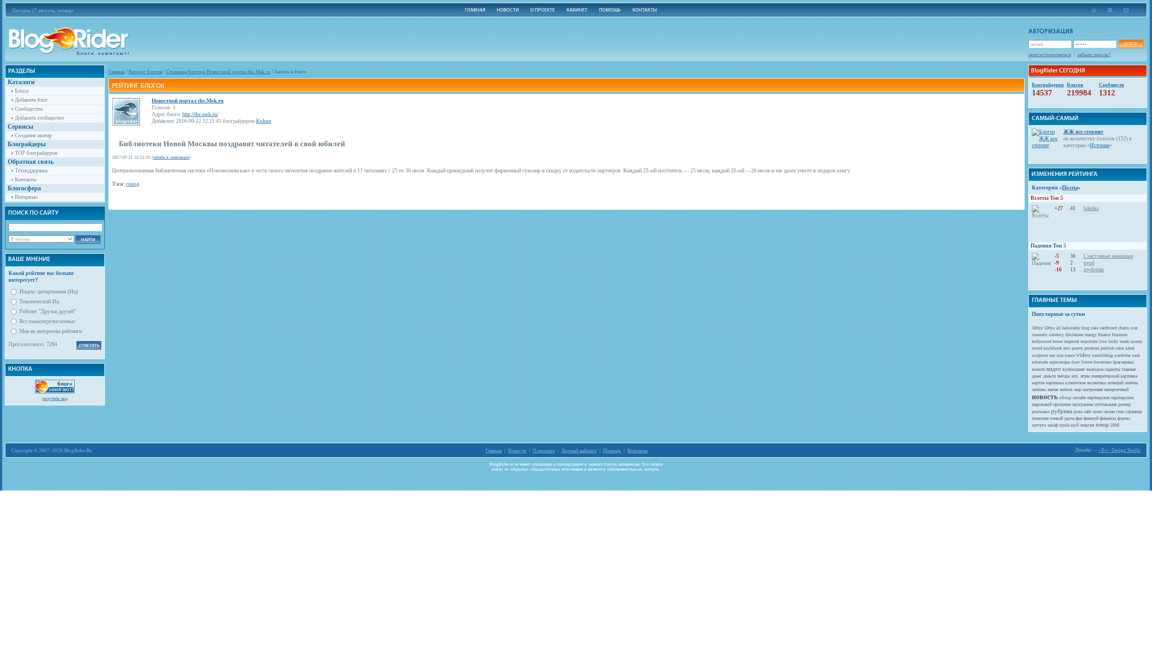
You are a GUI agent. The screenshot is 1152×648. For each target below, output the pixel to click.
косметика (1096, 382)
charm (1123, 327)
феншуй (1091, 418)
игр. (1075, 376)
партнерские (1098, 397)
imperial (1071, 341)
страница (1133, 411)
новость (1045, 396)
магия (1053, 389)
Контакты (25, 179)
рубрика (1061, 411)
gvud (1089, 263)
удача (1069, 418)
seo (1052, 355)
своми (1109, 411)
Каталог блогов (145, 71)
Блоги (21, 91)
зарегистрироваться (1049, 54)
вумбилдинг (1073, 369)
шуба (1064, 425)
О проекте (544, 450)
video (1083, 354)
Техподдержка (31, 170)
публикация (1106, 404)
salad (1129, 348)
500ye (1049, 327)
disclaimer (1074, 334)
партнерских (1122, 397)
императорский (1105, 376)
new (1067, 348)
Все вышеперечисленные (47, 321)
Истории (1099, 145)
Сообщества (28, 109)
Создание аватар (33, 135)
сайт (1087, 411)
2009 (1114, 425)
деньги (1049, 376)
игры (1085, 376)
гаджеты (1112, 369)
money (1136, 341)
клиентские (1075, 382)
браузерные (1123, 362)
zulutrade (1040, 362)
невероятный (1116, 389)
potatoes (1091, 348)
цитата (1039, 425)
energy (1091, 334)
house (1058, 341)
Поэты (1070, 187)
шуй (1075, 425)
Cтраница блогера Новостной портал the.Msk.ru (218, 71)
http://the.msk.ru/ (200, 114)
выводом (1094, 369)
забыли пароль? (1094, 54)
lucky (1113, 341)
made (1124, 341)
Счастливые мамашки (1108, 256)
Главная (116, 71)
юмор (1102, 425)
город (132, 184)
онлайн (1079, 397)
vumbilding (1102, 355)
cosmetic (1040, 334)
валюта (1038, 369)
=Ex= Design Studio (1120, 450)
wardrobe (1122, 355)
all (1058, 327)
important (1089, 341)
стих (1120, 411)
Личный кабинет (579, 450)
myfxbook (1053, 348)
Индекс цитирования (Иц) (48, 291)
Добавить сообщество (39, 118)
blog (1085, 327)
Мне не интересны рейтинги (50, 331)
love (1103, 341)
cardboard (1108, 327)
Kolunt (263, 121)
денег (1037, 376)
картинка (1128, 376)
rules (1120, 348)
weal (1136, 355)
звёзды (1063, 376)
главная (1129, 369)
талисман (1040, 418)
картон (1038, 382)
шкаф (1053, 425)
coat (1134, 327)
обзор (1065, 397)
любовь (1039, 389)
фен (1079, 418)
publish (1107, 348)
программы (1083, 404)
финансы (1108, 418)
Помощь (612, 450)
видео (1053, 368)
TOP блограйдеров (36, 153)
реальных (1041, 411)
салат (1097, 411)
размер (1124, 404)
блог (1075, 362)
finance (1104, 334)
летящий (1115, 382)
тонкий (1056, 418)
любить (1131, 382)
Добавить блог (31, 100)
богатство (1103, 362)
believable (1071, 327)
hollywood (1041, 341)
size (1060, 355)
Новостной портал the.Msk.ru (188, 101)
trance (1070, 355)
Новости (517, 450)
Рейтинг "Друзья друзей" (47, 311)
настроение (1093, 389)
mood (1037, 348)
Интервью (26, 197)
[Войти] (1130, 44)
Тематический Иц (39, 301)
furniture (1119, 334)
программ (1062, 404)
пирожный (1042, 404)
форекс (1123, 418)
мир (1077, 389)
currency (1056, 334)
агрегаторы (1059, 362)
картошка (1055, 382)
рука (1078, 411)
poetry (1077, 348)
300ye (1037, 327)
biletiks (1091, 208)
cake (1094, 327)
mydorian (1094, 269)
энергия (1087, 425)
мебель (1066, 389)
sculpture (1040, 355)
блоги (1086, 362)
